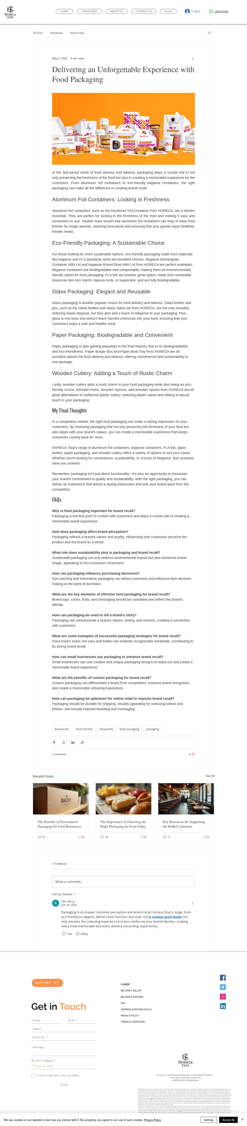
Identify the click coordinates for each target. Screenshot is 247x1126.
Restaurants (56, 32)
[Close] (242, 1120)
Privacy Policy (152, 1120)
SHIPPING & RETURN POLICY (136, 1009)
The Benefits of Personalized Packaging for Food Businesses (59, 824)
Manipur (180, 1111)
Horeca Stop (77, 32)
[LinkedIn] (223, 1006)
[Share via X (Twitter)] (63, 742)
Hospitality (106, 729)
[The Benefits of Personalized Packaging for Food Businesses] (61, 798)
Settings (209, 1120)
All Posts (38, 32)
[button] (209, 32)
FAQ (123, 1003)
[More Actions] (192, 903)
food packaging (129, 729)
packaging (152, 729)
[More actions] (192, 58)
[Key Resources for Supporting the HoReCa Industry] (186, 798)
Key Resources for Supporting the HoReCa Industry (184, 824)
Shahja (151, 1098)
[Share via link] (82, 742)
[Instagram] (223, 996)
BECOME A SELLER (131, 990)
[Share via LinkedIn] (73, 742)
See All (210, 775)
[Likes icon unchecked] (63, 934)
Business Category (42, 1060)
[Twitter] (223, 987)
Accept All (228, 1120)
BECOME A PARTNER (132, 997)
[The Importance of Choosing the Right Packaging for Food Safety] (123, 798)
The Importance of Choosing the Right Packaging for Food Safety (123, 824)
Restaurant (62, 729)
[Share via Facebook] (54, 742)
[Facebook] (223, 978)
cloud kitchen (84, 729)
